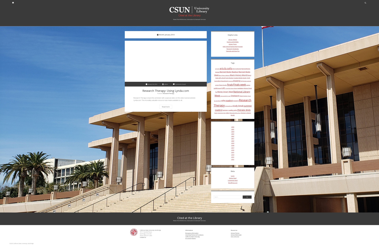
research (236, 101)
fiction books (223, 85)
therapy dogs (243, 109)
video (227, 113)
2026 (232, 127)
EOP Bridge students (246, 81)
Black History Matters (224, 75)
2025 (232, 129)
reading (229, 100)
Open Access (244, 96)
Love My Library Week (231, 88)
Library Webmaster (236, 235)
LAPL (223, 88)
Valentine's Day (222, 113)
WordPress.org (232, 183)
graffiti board (217, 88)
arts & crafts (226, 68)
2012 (232, 159)
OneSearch (235, 96)
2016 (232, 150)
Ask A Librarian (237, 69)
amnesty (217, 69)
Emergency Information (191, 233)
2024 (232, 132)
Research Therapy (168, 93)
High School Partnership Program (233, 46)
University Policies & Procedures (194, 235)
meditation (240, 88)
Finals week (239, 84)
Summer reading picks (229, 110)
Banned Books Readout (229, 72)
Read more (167, 107)
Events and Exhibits (233, 42)
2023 (232, 134)
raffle (223, 100)
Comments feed (232, 180)
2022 (232, 136)
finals (230, 84)
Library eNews (232, 40)
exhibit (217, 85)
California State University (192, 237)
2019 (232, 143)
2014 (232, 155)
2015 (232, 152)
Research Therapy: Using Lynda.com (166, 61)
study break (238, 105)
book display (229, 78)
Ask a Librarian (235, 237)
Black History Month (239, 75)
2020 (232, 141)
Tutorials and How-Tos (232, 51)
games (248, 85)
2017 (232, 148)
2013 (232, 157)
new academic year (225, 96)
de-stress (230, 81)
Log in (232, 176)
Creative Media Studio (239, 78)
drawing (236, 81)
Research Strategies (233, 49)
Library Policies (235, 233)
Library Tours (233, 44)
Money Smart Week (225, 92)
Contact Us (143, 237)
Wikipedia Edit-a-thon (235, 113)
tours (216, 113)
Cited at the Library (189, 218)
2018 (232, 145)
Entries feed (232, 178)
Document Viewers (190, 238)
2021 (232, 138)
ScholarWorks (228, 106)
